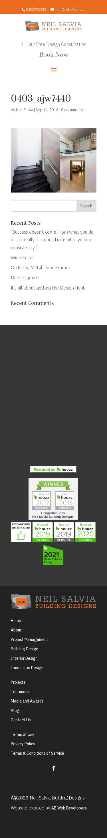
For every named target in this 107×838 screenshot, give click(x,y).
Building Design (24, 648)
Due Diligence (25, 277)
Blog (15, 710)
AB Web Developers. (69, 808)
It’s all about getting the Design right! (48, 287)
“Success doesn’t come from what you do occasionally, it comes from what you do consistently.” (52, 239)
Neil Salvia (24, 110)
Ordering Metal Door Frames (40, 267)
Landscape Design (27, 667)
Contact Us (21, 719)
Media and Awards (27, 701)
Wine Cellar (22, 257)
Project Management (29, 639)
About (16, 630)
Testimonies (22, 691)
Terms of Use (23, 734)
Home (16, 620)
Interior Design (24, 658)
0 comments (72, 110)
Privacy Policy (23, 743)
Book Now (53, 55)
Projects (18, 682)
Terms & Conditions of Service (37, 753)
